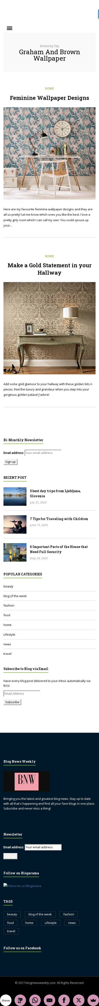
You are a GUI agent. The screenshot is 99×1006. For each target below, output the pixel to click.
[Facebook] (64, 1000)
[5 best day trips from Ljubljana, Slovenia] (14, 496)
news (7, 644)
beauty (8, 586)
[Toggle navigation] (9, 28)
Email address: (13, 453)
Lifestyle (9, 634)
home (49, 88)
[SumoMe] (93, 1000)
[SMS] (20, 1000)
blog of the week (15, 596)
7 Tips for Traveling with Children (59, 519)
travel (7, 654)
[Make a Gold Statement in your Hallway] (49, 328)
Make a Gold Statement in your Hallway (50, 269)
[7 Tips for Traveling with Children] (14, 524)
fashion (8, 605)
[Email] (49, 1000)
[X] (78, 1000)
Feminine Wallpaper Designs (49, 97)
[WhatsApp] (35, 1000)
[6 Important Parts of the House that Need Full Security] (14, 552)
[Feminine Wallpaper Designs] (49, 153)
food (6, 615)
